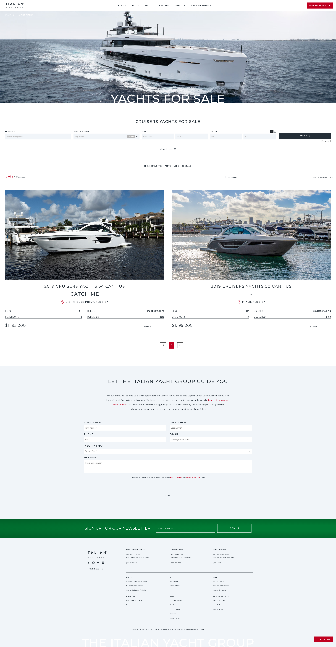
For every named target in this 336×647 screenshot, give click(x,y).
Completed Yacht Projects (136, 590)
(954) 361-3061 (131, 563)
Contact (173, 614)
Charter (163, 5)
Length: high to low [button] (322, 177)
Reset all (326, 141)
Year (144, 131)
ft (271, 131)
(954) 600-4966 (219, 563)
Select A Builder (81, 131)
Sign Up (234, 528)
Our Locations (175, 609)
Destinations (131, 605)
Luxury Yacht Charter (134, 600)
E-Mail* (175, 434)
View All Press (218, 609)
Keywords (10, 131)
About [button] (179, 5)
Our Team (173, 605)
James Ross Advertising (195, 629)
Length (213, 131)
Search (304, 135)
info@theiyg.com (95, 569)
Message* (91, 457)
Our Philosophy (176, 600)
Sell (147, 5)
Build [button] (121, 5)
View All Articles (219, 600)
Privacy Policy (176, 477)
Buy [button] (134, 5)
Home (7, 15)
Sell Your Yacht (218, 581)
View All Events (218, 605)
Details (147, 327)
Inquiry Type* (94, 446)
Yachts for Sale (175, 586)
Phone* (89, 434)
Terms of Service (193, 477)
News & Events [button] (200, 5)
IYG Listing (233, 177)
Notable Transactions (221, 586)
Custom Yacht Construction (136, 581)
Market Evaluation (220, 590)
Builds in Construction (134, 586)
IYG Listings (174, 581)
